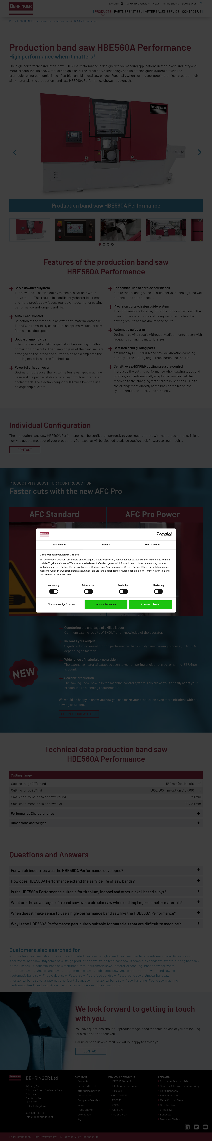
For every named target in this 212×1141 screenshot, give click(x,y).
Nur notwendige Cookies (61, 604)
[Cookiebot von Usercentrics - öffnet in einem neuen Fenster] (158, 534)
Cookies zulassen (150, 604)
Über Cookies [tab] (152, 544)
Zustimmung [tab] (59, 544)
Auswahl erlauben (106, 604)
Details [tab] (106, 544)
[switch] (88, 591)
